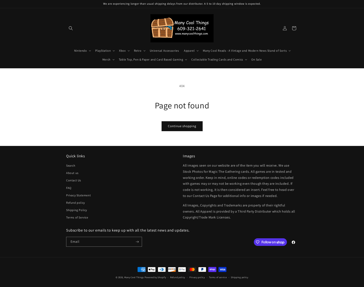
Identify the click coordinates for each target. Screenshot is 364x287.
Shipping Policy (76, 210)
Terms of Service (77, 217)
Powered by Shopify (155, 277)
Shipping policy (239, 277)
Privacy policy (197, 277)
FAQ (68, 188)
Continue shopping (182, 126)
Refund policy (75, 203)
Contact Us (73, 180)
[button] (70, 28)
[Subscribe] (137, 242)
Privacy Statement (78, 195)
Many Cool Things (134, 277)
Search (70, 165)
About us (72, 173)
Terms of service (218, 277)
